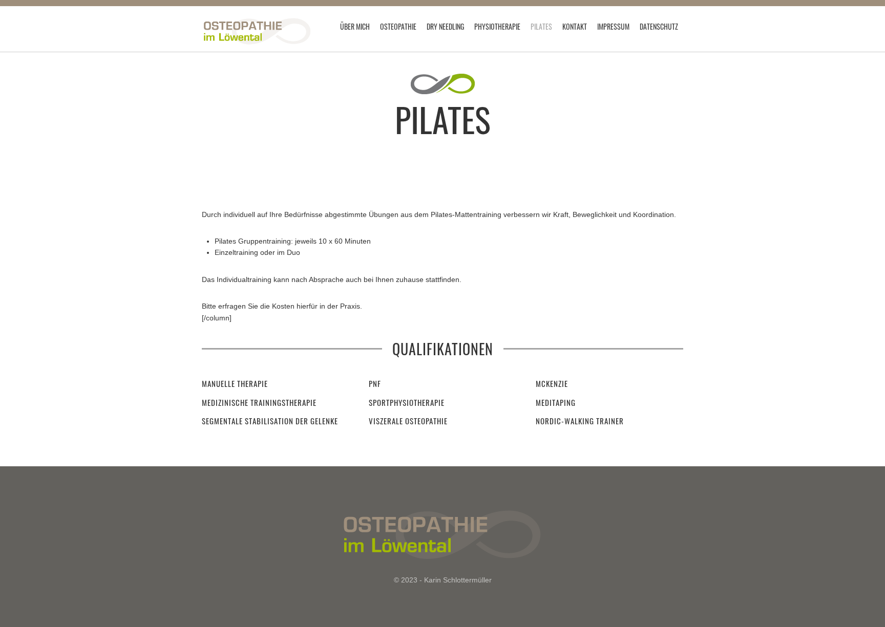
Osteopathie (398, 26)
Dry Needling (445, 26)
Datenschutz (659, 26)
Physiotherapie (497, 26)
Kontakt (574, 26)
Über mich (355, 26)
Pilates (541, 26)
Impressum (613, 26)
